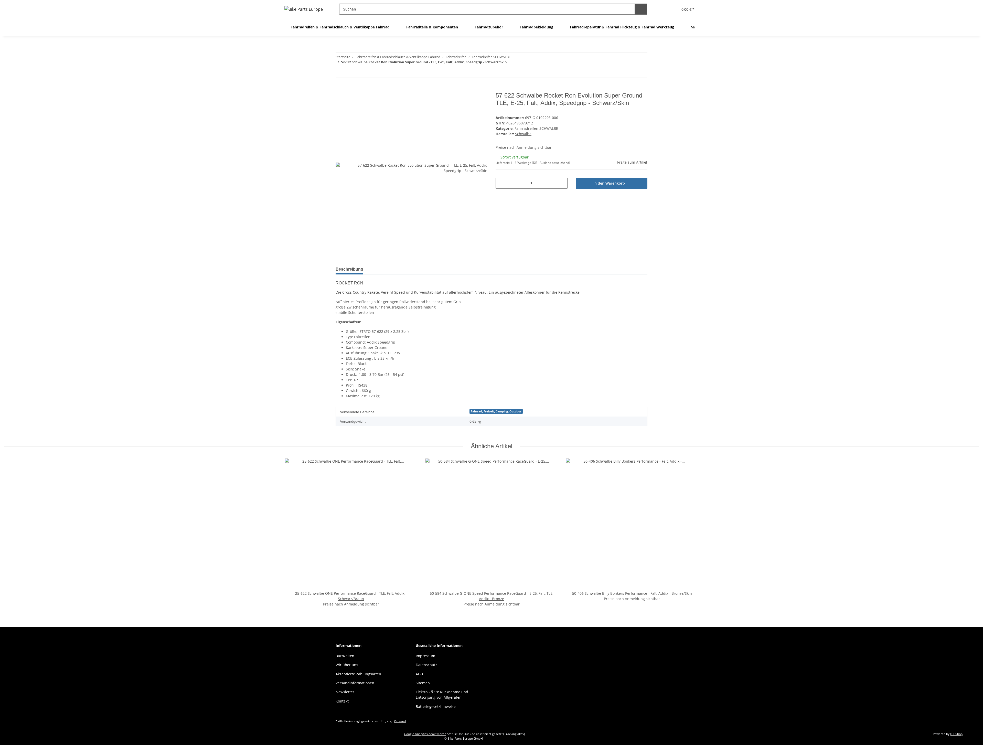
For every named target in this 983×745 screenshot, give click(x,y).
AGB (419, 674)
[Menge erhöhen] (561, 183)
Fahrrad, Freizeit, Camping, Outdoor (496, 411)
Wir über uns (347, 664)
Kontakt (342, 701)
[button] (661, 9)
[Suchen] (641, 9)
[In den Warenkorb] (340, 89)
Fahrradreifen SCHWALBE (536, 128)
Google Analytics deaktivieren (425, 734)
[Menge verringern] (501, 183)
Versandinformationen (355, 682)
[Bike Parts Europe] (303, 9)
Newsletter (345, 691)
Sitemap (423, 682)
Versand (400, 721)
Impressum (425, 655)
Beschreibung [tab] (349, 269)
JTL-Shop (956, 734)
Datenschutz (426, 664)
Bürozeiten (345, 655)
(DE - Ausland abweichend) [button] (551, 163)
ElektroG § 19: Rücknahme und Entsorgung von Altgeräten (442, 694)
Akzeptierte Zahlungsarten (358, 674)
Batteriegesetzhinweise (436, 706)
